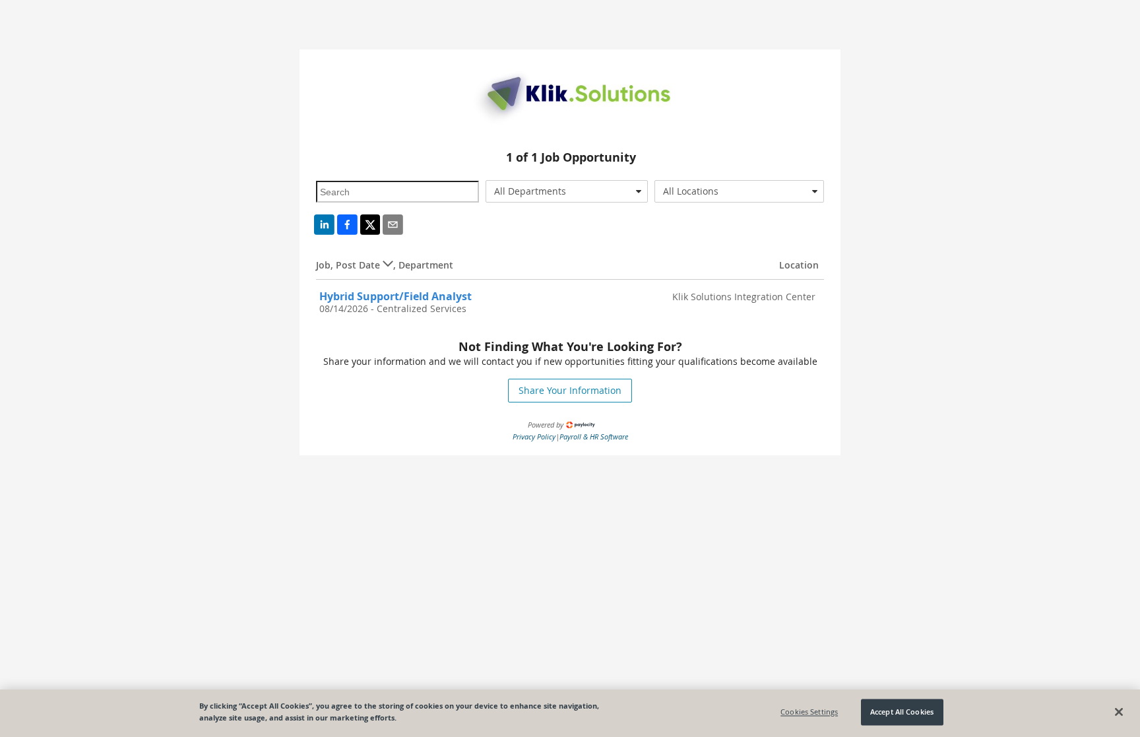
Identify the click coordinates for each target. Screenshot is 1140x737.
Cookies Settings (809, 712)
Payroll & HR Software (593, 436)
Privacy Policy (534, 436)
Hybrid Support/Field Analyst (395, 296)
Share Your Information (570, 390)
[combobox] (567, 191)
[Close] (1118, 711)
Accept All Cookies (902, 712)
